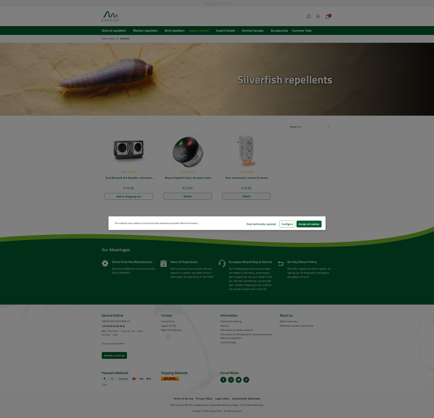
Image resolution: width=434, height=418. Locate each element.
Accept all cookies (309, 224)
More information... (189, 223)
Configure (287, 224)
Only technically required (261, 224)
